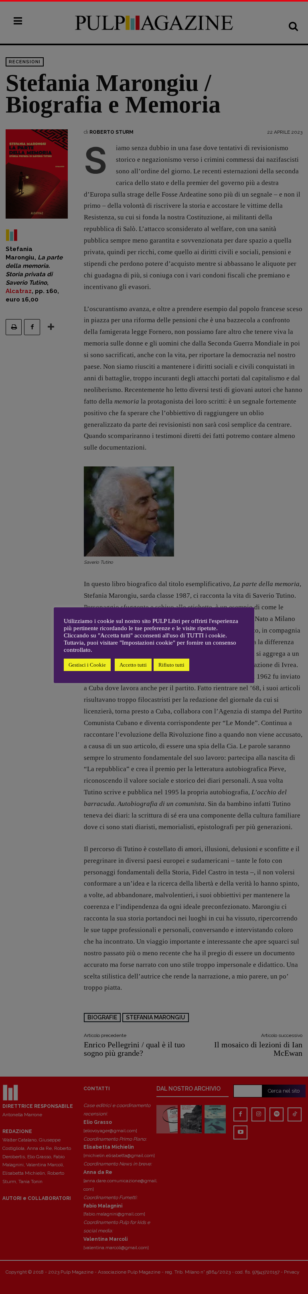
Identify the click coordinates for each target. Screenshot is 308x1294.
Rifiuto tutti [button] (171, 665)
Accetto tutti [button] (133, 665)
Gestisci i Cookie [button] (87, 665)
